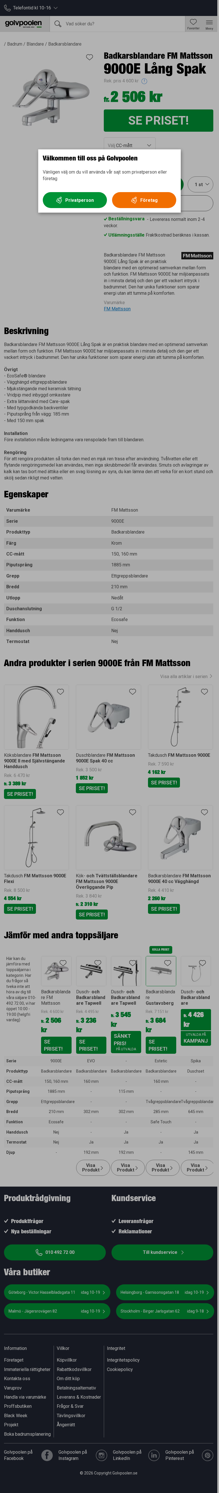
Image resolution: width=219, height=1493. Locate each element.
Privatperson (79, 200)
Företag (149, 200)
